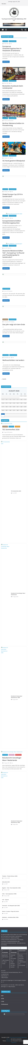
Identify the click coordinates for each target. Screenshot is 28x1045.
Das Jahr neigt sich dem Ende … (13, 325)
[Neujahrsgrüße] (14, 281)
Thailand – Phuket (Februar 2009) (9, 876)
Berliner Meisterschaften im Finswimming (13, 124)
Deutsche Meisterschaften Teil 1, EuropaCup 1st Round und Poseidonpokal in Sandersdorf (13, 254)
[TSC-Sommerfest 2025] (5, 492)
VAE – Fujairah (5, 899)
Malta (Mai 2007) (6, 882)
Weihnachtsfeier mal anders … (13, 361)
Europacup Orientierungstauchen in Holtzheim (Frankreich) (11, 48)
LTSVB (2, 1001)
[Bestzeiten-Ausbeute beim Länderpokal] (14, 73)
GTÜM (2, 998)
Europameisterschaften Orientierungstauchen (11, 222)
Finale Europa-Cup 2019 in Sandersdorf (12, 195)
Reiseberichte (11, 754)
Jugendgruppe (5, 355)
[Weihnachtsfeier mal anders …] (14, 347)
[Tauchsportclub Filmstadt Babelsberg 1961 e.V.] (2, 29)
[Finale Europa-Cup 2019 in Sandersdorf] (14, 181)
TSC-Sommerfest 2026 (10, 429)
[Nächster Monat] (25, 391)
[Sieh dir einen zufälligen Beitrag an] (25, 29)
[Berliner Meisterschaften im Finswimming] (14, 110)
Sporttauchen (18, 754)
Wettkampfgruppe (12, 41)
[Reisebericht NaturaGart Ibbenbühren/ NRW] (5, 698)
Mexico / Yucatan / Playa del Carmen (10, 911)
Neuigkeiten (5, 41)
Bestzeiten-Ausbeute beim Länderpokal (12, 87)
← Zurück (3, 379)
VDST (2, 995)
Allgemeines (5, 319)
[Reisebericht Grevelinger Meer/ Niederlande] (5, 595)
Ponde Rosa (17, 426)
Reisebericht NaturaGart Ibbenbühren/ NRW (16, 696)
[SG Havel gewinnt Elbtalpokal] (14, 148)
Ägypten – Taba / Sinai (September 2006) (11, 888)
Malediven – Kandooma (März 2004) (10, 917)
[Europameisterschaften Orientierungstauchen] (14, 214)
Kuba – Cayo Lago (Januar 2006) (9, 893)
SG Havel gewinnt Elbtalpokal (13, 161)
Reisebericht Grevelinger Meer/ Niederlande (18, 594)
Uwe (11, 43)
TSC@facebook (4, 1004)
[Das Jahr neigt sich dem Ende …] (14, 312)
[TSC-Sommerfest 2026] (14, 423)
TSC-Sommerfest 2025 (16, 491)
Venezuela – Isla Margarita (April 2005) (11, 905)
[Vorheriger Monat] (3, 391)
